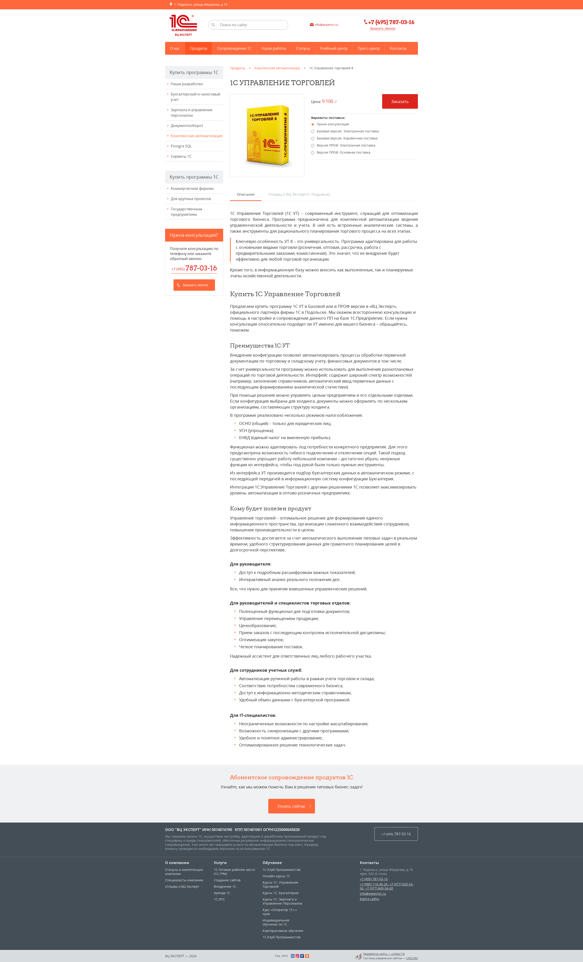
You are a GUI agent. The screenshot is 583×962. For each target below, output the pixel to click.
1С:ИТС (219, 899)
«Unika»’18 (398, 954)
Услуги (220, 862)
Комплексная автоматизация (196, 135)
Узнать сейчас (291, 806)
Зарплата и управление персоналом (191, 112)
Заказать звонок (382, 28)
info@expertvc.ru (373, 893)
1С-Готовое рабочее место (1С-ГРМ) (234, 871)
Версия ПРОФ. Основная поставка (343, 152)
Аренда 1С (222, 893)
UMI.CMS (412, 958)
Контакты (369, 862)
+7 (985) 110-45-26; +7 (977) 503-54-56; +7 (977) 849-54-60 (387, 886)
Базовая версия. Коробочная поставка (347, 138)
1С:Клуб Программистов (281, 869)
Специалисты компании (184, 880)
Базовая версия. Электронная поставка (348, 131)
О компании (177, 862)
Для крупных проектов (191, 198)
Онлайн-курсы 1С (276, 876)
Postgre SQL (181, 146)
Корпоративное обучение (283, 931)
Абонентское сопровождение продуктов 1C (291, 777)
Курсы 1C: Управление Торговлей (280, 884)
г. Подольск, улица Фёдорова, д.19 (200, 4)
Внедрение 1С (225, 886)
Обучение (272, 862)
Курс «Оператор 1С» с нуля (280, 912)
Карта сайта (369, 899)
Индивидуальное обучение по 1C (276, 922)
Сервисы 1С (181, 156)
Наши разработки (187, 83)
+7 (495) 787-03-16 (374, 879)
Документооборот (187, 125)
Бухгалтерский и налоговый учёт (195, 97)
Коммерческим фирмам (192, 188)
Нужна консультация (333, 124)
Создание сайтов (227, 880)
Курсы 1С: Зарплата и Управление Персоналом (282, 901)
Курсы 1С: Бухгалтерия (281, 893)
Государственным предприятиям (186, 211)
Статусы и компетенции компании (184, 871)
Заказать (400, 101)
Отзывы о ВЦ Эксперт (182, 886)
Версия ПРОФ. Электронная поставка (346, 145)
